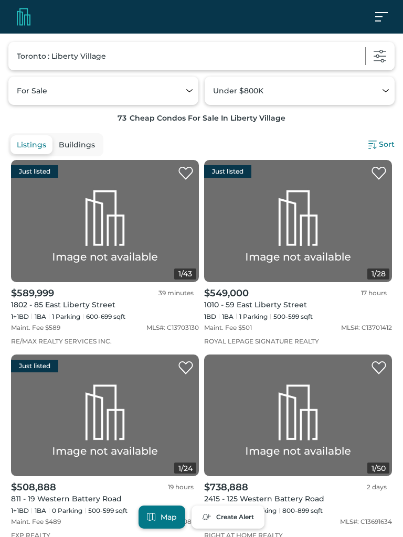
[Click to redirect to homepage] (23, 16)
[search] (201, 56)
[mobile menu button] (387, 17)
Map (169, 517)
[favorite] (185, 173)
